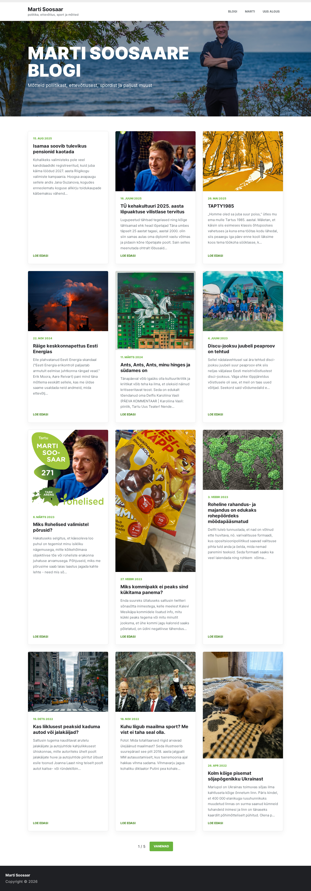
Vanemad (161, 846)
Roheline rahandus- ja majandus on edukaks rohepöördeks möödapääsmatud (232, 513)
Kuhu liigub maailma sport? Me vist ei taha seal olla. (154, 729)
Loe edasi (40, 255)
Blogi (232, 11)
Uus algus (271, 11)
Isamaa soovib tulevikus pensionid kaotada (60, 148)
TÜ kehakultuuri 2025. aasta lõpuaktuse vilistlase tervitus (152, 208)
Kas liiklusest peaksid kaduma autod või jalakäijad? (66, 729)
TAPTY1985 (221, 206)
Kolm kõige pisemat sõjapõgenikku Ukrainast (235, 776)
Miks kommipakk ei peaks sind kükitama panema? (154, 589)
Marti (250, 11)
